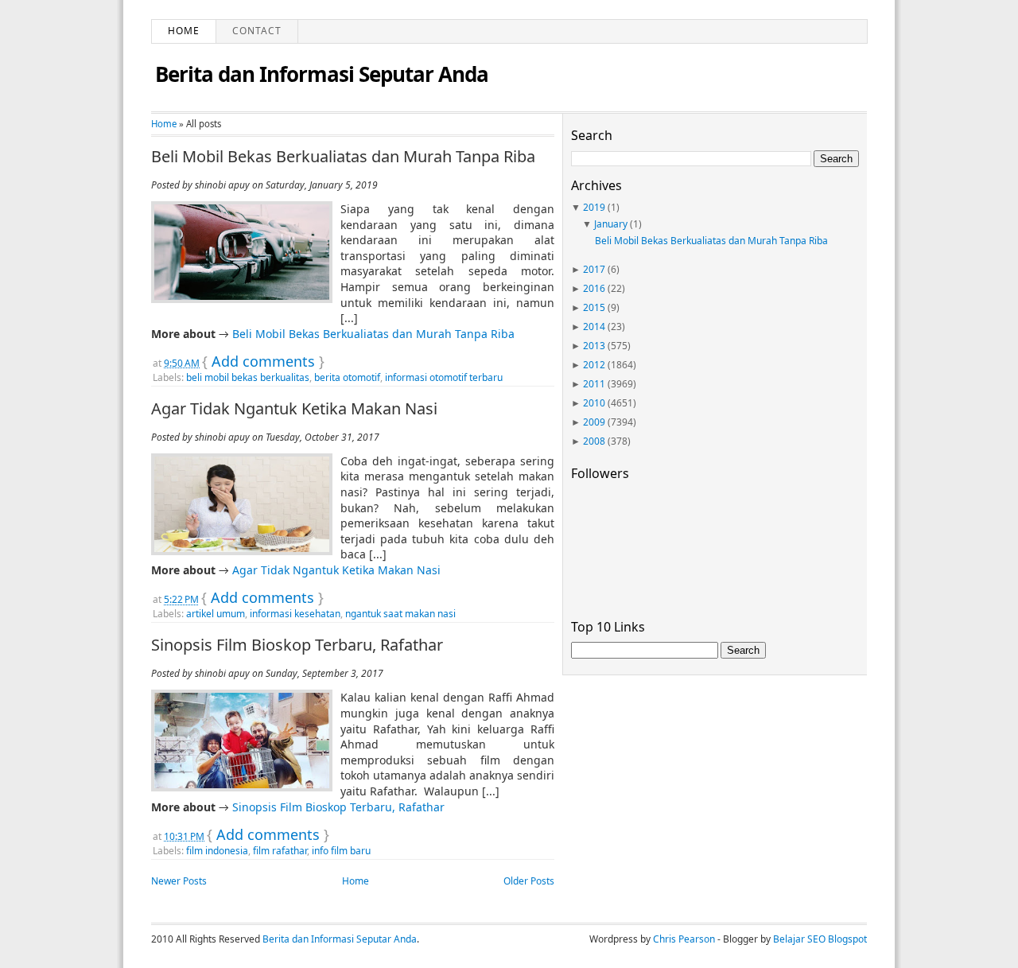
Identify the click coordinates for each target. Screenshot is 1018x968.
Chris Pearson (684, 939)
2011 (594, 384)
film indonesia (217, 850)
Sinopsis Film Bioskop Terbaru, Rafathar (297, 645)
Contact (257, 30)
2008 (594, 441)
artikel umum (215, 613)
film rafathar (280, 850)
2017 (594, 269)
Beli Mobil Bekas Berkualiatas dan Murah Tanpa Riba (343, 157)
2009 (594, 422)
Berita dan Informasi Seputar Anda (321, 74)
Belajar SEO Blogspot (820, 939)
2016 (594, 288)
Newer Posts (179, 881)
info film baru (341, 850)
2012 (594, 364)
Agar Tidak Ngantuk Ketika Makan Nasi (294, 409)
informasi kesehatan (295, 613)
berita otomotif (347, 377)
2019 (594, 207)
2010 (594, 403)
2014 (594, 326)
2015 (594, 307)
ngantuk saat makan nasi (400, 613)
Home (184, 30)
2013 (594, 345)
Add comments (263, 361)
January (611, 224)
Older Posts (528, 881)
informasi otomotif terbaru (444, 377)
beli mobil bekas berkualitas (247, 377)
